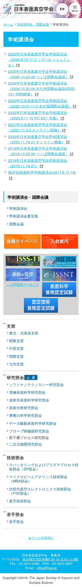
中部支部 (16, 348)
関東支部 (16, 340)
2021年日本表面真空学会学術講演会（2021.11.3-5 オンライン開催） (37, 127)
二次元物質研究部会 (25, 444)
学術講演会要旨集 (23, 216)
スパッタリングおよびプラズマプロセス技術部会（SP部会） (43, 467)
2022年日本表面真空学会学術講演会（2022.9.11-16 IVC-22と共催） (37, 115)
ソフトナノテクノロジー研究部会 (36, 384)
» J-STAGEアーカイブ (23, 284)
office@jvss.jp (47, 567)
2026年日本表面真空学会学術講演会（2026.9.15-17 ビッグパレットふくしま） (39, 59)
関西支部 (16, 356)
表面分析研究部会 (23, 407)
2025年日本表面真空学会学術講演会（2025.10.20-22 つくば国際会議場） (38, 74)
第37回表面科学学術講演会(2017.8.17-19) (42, 172)
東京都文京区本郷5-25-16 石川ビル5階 (50, 559)
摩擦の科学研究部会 (25, 415)
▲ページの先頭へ (41, 537)
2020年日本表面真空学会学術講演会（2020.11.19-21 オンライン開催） (37, 139)
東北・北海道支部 (23, 333)
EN (62, 9)
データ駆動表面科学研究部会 (32, 423)
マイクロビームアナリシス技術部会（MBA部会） (38, 479)
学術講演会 (18, 208)
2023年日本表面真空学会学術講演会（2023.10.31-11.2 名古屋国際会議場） (40, 103)
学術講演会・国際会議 (33, 24)
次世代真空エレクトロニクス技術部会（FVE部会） (40, 491)
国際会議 (16, 224)
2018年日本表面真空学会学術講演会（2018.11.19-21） (37, 163)
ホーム (8, 24)
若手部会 (16, 521)
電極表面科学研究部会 (27, 392)
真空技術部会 (20, 500)
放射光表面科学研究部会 (29, 400)
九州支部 (16, 364)
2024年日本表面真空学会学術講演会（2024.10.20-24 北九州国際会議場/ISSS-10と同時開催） (42, 89)
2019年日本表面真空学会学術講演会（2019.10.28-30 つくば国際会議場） (38, 151)
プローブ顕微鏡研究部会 (29, 431)
